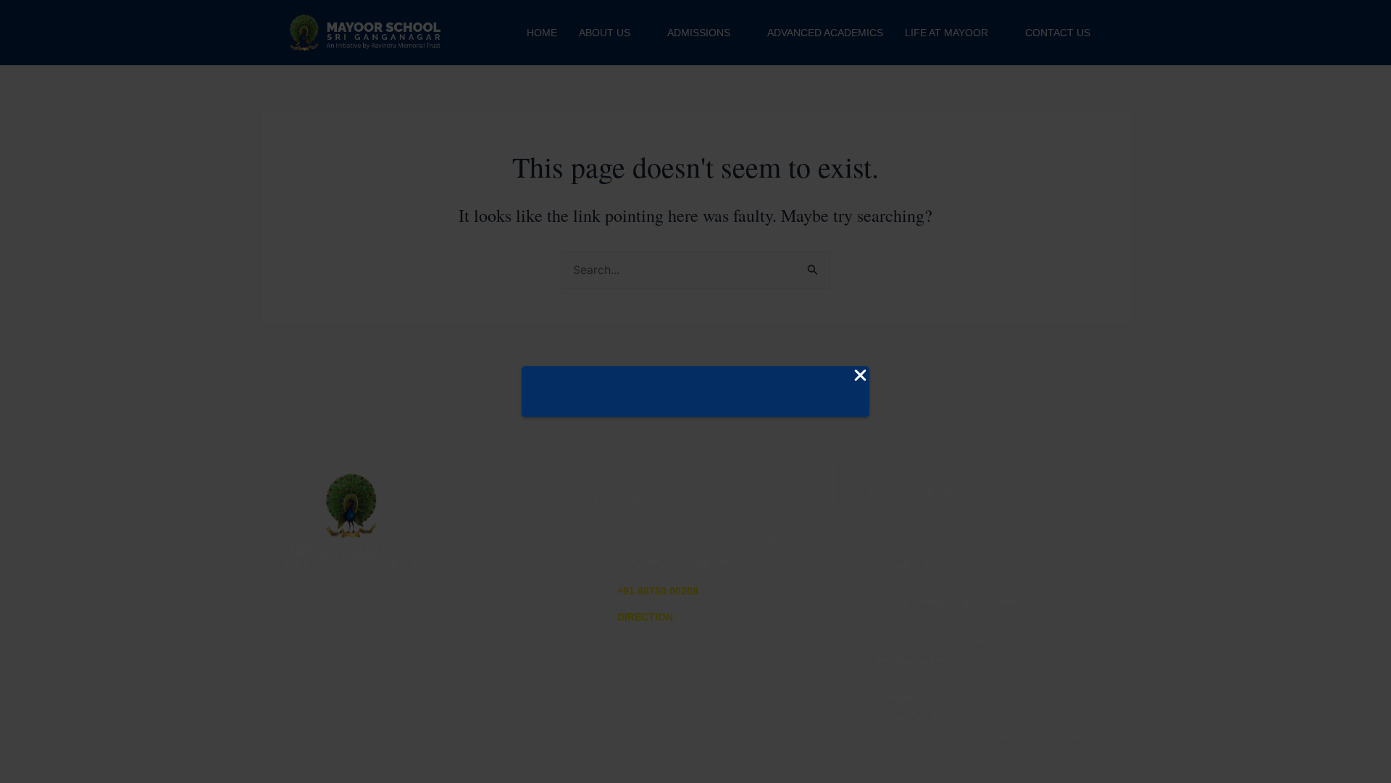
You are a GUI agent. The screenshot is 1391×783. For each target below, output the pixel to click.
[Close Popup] (860, 376)
